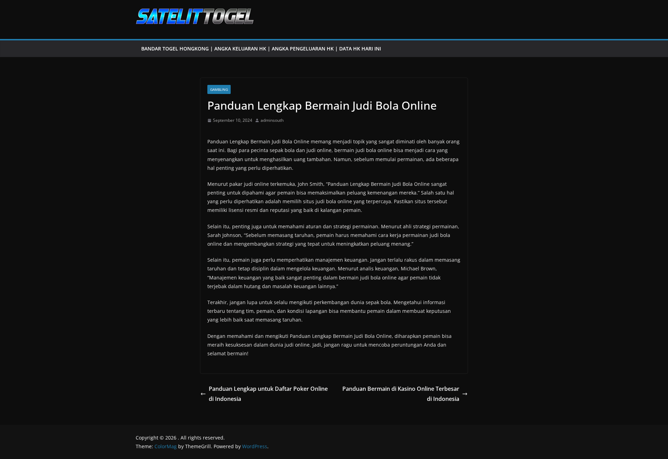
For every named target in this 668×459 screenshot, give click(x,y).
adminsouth (272, 120)
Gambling (219, 89)
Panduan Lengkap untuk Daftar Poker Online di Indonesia (268, 394)
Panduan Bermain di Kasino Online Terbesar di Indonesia (400, 394)
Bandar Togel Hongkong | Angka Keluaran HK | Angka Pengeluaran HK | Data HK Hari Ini (261, 48)
